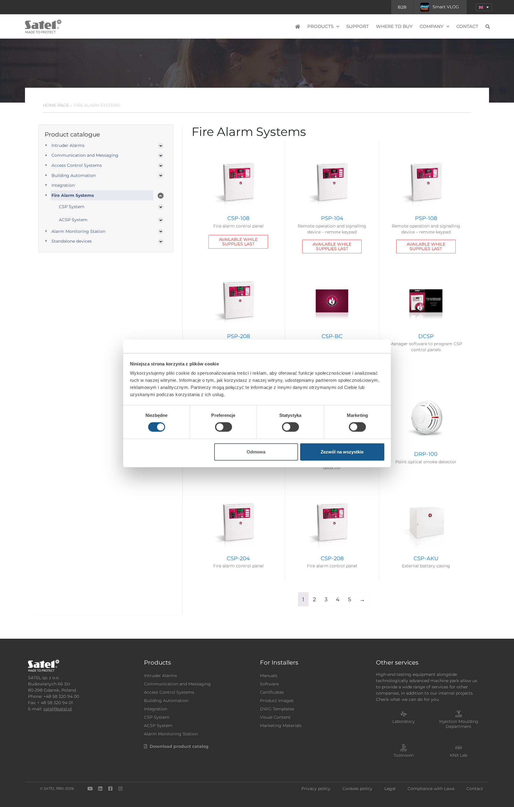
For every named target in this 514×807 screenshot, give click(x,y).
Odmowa (256, 451)
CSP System (71, 206)
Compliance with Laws (431, 788)
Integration (63, 185)
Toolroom (404, 755)
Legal (390, 788)
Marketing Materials (281, 725)
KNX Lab (458, 755)
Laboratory (403, 721)
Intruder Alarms (67, 145)
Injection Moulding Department (458, 724)
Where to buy (394, 26)
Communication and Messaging (84, 155)
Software (269, 684)
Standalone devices (71, 241)
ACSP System (73, 219)
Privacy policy (315, 788)
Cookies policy (357, 788)
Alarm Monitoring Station (78, 231)
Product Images (277, 700)
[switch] (223, 427)
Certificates (272, 692)
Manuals (268, 675)
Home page (56, 105)
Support (357, 26)
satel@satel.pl (57, 709)
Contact (467, 26)
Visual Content (275, 717)
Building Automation (73, 175)
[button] (484, 7)
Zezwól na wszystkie (342, 451)
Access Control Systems (76, 165)
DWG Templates (277, 709)
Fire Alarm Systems (72, 195)
